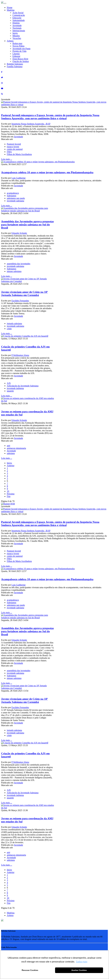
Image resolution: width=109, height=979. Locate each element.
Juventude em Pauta (21, 48)
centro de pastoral (15, 149)
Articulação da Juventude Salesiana (22, 386)
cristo (9, 328)
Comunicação (18, 15)
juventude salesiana (15, 201)
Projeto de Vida (19, 51)
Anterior (10, 465)
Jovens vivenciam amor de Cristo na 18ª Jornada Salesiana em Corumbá (24, 293)
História (16, 23)
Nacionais (16, 28)
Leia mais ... (6, 159)
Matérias (10, 10)
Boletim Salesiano (15, 64)
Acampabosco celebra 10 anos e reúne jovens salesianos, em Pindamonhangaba (47, 172)
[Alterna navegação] (5, 3)
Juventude (17, 25)
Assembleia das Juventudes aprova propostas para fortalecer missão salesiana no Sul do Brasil (27, 224)
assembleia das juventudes (18, 263)
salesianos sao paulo (16, 198)
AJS (9, 383)
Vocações (16, 38)
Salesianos (11, 195)
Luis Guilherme (18, 178)
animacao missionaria (16, 448)
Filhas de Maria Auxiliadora (19, 154)
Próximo (10, 494)
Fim (8, 496)
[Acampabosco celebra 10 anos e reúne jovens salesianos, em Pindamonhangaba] (38, 161)
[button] (2, 920)
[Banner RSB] (8, 504)
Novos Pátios (18, 46)
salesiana (11, 453)
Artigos (10, 41)
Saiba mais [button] (81, 961)
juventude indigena (15, 388)
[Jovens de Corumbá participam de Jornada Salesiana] (27, 281)
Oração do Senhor (20, 61)
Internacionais (18, 30)
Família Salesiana (14, 66)
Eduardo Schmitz (19, 233)
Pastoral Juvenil (14, 144)
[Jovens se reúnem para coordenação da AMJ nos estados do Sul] (27, 401)
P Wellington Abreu (20, 355)
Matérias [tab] (10, 913)
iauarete (10, 391)
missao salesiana (14, 271)
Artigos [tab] (10, 915)
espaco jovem (13, 146)
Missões (16, 35)
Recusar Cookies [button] (30, 970)
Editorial (16, 56)
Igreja (15, 33)
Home (9, 7)
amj (8, 445)
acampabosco (13, 193)
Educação (16, 18)
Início (9, 463)
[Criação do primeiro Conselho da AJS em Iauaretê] (24, 336)
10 (8, 491)
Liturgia (16, 53)
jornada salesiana (14, 323)
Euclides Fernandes (20, 300)
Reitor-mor (17, 43)
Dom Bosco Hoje (20, 59)
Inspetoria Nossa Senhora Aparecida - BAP (30, 124)
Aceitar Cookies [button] (79, 970)
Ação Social (17, 12)
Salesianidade (18, 20)
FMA (9, 152)
